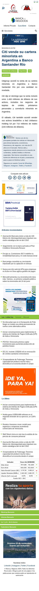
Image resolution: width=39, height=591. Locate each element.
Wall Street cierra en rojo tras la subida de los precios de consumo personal (20, 435)
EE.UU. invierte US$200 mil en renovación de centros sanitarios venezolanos (19, 353)
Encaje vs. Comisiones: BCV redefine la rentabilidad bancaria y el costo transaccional (20, 255)
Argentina (22, 71)
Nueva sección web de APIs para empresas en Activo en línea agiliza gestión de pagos (19, 270)
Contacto (31, 26)
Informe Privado (10, 26)
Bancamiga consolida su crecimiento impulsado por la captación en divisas (17, 263)
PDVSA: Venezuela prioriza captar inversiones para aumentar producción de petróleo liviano (18, 344)
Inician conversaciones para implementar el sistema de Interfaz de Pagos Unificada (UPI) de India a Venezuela (20, 334)
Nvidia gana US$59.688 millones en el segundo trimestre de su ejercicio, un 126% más (19, 417)
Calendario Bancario (8, 527)
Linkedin (7, 566)
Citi (30, 71)
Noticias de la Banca (10, 71)
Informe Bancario (7, 517)
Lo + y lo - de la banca (9, 522)
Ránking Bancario (7, 512)
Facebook (28, 166)
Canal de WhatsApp (25, 163)
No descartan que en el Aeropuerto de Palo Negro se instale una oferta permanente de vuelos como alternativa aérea (19, 324)
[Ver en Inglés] (35, 2)
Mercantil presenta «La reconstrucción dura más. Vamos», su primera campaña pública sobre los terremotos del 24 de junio (19, 279)
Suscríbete (22, 26)
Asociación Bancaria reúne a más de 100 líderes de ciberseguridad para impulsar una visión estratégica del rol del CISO (19, 238)
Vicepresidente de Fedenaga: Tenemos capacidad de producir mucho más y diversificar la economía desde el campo (18, 362)
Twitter (21, 166)
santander (6, 75)
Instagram (14, 166)
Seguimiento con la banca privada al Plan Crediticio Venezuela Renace (19, 247)
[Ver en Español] (37, 2)
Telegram (6, 166)
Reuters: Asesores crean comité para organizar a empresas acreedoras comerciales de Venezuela (17, 427)
